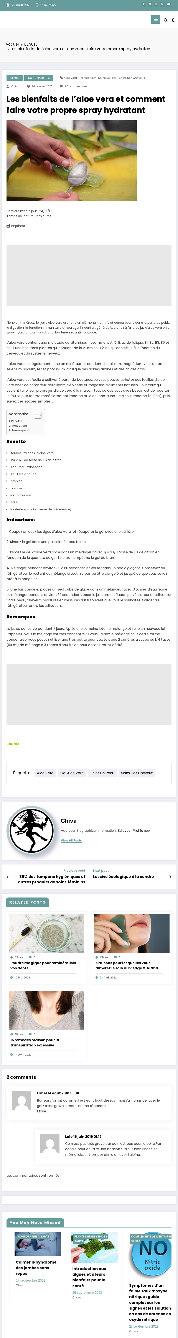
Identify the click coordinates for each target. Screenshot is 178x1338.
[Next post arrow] (170, 877)
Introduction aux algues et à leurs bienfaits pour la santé (34, 1277)
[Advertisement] (89, 275)
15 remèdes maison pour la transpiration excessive (34, 1043)
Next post (101, 871)
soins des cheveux (132, 78)
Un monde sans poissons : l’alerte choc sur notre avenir (152, 1272)
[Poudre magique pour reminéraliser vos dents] (46, 933)
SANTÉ (24, 1241)
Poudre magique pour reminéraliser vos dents (43, 965)
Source (13, 743)
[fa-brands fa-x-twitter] (150, 4)
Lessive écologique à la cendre (123, 876)
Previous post (74, 871)
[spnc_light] (173, 20)
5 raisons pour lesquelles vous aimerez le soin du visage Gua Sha (127, 965)
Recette (16, 421)
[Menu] (155, 19)
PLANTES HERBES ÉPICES (36, 1236)
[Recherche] (165, 20)
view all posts (71, 840)
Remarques (20, 430)
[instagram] (162, 4)
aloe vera (70, 78)
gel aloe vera (87, 78)
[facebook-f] (144, 4)
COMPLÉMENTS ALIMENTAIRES (96, 1236)
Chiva (15, 86)
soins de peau (107, 78)
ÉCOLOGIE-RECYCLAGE (149, 1236)
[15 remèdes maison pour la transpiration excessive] (46, 1010)
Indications (20, 425)
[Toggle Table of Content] (35, 415)
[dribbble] (156, 4)
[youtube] (168, 4)
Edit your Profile (130, 830)
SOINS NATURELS (39, 78)
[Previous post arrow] (8, 877)
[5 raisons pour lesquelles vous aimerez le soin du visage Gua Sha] (132, 933)
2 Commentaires (75, 86)
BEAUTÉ (15, 78)
